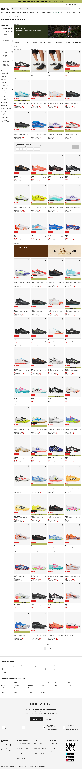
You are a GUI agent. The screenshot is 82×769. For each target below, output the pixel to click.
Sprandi (16, 690)
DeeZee (30, 687)
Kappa (2, 692)
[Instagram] (2, 744)
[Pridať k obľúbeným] (28, 51)
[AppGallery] (70, 760)
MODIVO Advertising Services (40, 751)
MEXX (42, 685)
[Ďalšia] (78, 1)
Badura (3, 690)
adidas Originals (45, 682)
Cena (27, 42)
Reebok (3, 685)
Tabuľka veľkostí (53, 746)
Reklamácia (20, 753)
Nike (2, 682)
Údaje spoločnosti (37, 743)
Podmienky (12, 766)
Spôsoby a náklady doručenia (24, 743)
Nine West (57, 682)
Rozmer (35, 42)
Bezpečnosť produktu (55, 751)
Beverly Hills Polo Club (33, 690)
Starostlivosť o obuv (54, 748)
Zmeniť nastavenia (19, 766)
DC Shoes (16, 682)
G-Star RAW (31, 685)
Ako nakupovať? (53, 743)
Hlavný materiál (58, 42)
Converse (16, 685)
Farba (49, 42)
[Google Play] (70, 754)
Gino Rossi (70, 687)
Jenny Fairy (57, 690)
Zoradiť (17, 42)
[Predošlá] (3, 1)
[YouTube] (6, 744)
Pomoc (79, 4)
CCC (69, 682)
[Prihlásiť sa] (73, 8)
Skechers (30, 692)
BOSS (56, 685)
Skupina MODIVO (37, 746)
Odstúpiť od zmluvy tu (22, 746)
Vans (69, 690)
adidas (43, 687)
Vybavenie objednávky (22, 748)
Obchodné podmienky (38, 753)
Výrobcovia (42, 42)
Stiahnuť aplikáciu (72, 4)
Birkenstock (17, 687)
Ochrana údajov (42, 766)
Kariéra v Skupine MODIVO (39, 748)
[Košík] (79, 8)
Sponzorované (16, 49)
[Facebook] (10, 744)
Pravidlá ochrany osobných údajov (31, 766)
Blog (66, 4)
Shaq (15, 692)
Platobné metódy (21, 751)
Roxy (42, 690)
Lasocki (29, 682)
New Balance (4, 687)
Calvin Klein (57, 687)
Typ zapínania (67, 42)
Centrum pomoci (21, 758)
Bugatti (43, 692)
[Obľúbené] (76, 8)
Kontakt (19, 755)
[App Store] (70, 757)
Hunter (69, 685)
